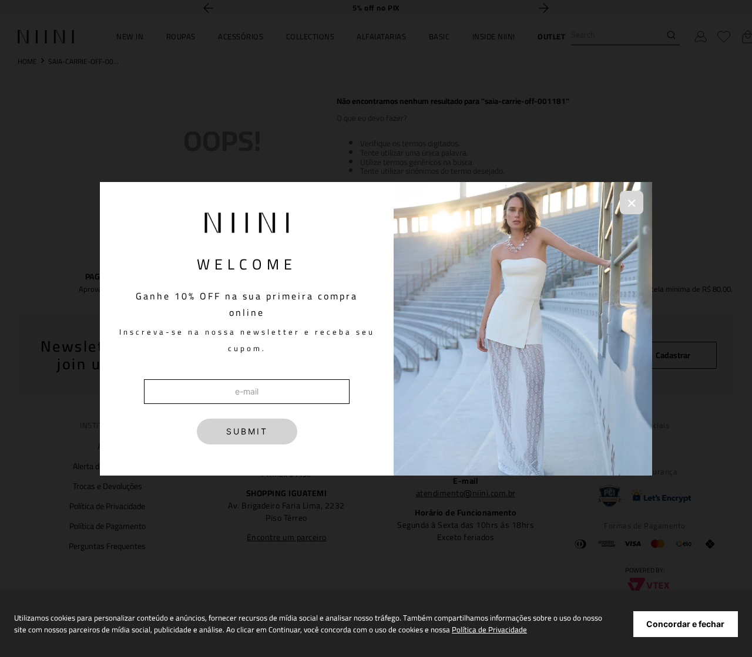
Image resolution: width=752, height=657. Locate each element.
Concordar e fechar (685, 624)
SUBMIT (247, 431)
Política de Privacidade (489, 629)
